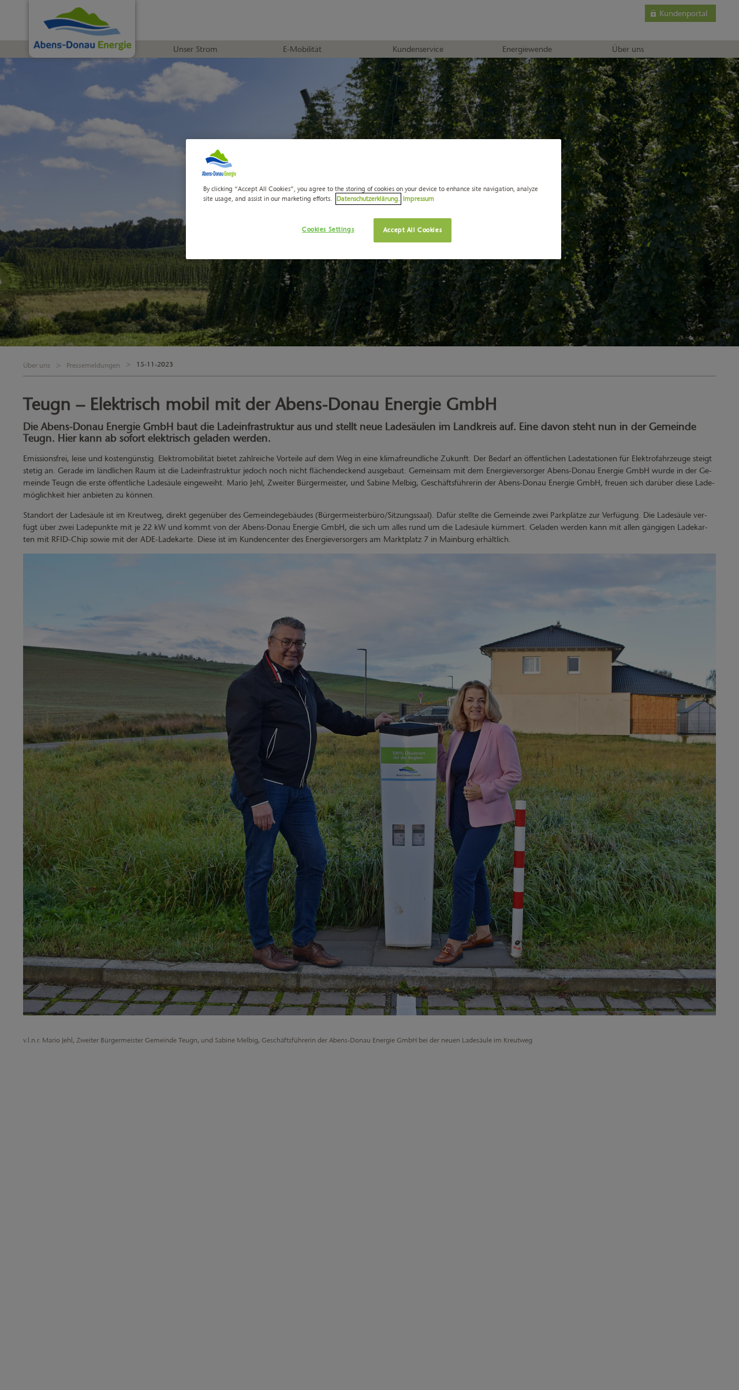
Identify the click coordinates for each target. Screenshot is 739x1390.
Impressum (418, 199)
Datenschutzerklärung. (368, 199)
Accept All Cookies (412, 230)
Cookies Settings (328, 229)
